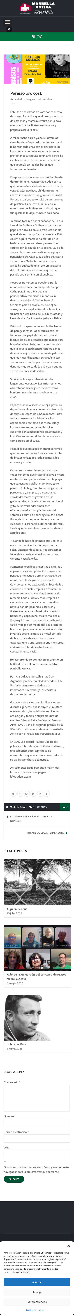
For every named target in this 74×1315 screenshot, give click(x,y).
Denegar (37, 1292)
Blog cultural (33, 99)
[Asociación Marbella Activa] (37, 8)
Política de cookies (35, 1310)
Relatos (47, 99)
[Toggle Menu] (7, 23)
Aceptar (37, 1282)
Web (7, 1147)
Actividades (17, 99)
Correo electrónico (16, 1132)
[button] (68, 1246)
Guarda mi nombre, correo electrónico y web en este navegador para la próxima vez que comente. (36, 1169)
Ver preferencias (37, 1302)
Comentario (12, 1082)
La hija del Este (16, 1044)
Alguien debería (17, 909)
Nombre (10, 1116)
